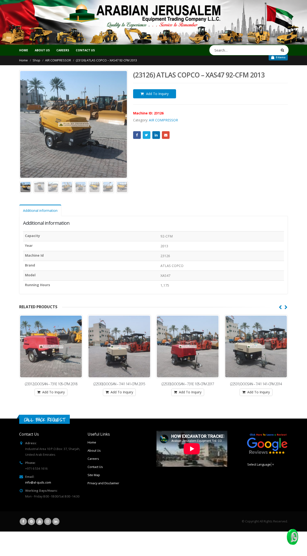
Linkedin (55, 521)
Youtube (39, 521)
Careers (93, 459)
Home (23, 50)
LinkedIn (156, 135)
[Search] (283, 50)
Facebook (137, 135)
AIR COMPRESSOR (163, 120)
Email (166, 135)
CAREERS (62, 50)
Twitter (146, 135)
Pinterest (31, 521)
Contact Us (95, 467)
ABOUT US (42, 50)
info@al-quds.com (38, 482)
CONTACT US (85, 50)
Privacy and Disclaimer (103, 483)
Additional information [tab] (40, 210)
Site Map (94, 475)
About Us (94, 451)
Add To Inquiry (157, 93)
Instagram (47, 521)
